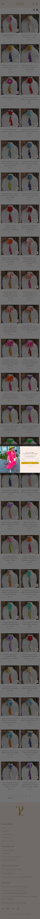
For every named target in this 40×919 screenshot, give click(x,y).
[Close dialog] (39, 447)
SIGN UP (30, 462)
